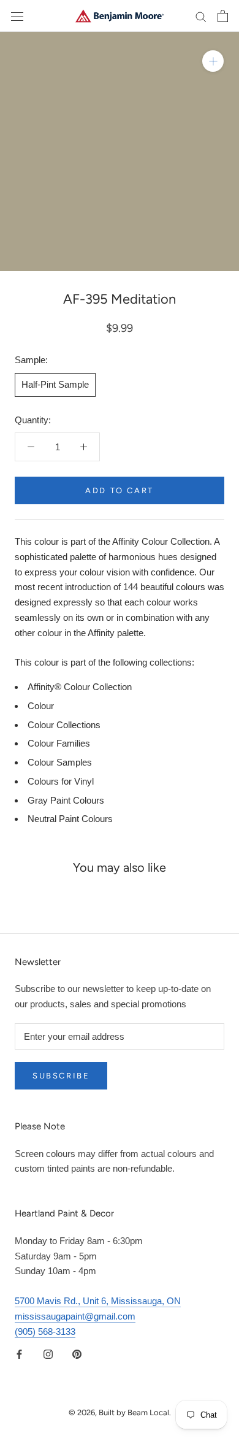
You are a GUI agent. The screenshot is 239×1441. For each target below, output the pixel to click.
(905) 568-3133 (45, 1331)
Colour (41, 706)
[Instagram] (48, 1353)
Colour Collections (64, 725)
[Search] (201, 15)
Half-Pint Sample (55, 384)
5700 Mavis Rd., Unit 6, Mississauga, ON (98, 1301)
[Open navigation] (17, 16)
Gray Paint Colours (66, 800)
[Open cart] (223, 16)
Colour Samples (60, 762)
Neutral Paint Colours (70, 818)
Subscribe (60, 1075)
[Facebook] (19, 1353)
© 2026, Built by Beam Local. (120, 1412)
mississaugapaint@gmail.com (75, 1316)
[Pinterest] (77, 1353)
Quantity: (33, 420)
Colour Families (59, 743)
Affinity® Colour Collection (80, 687)
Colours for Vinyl (61, 781)
